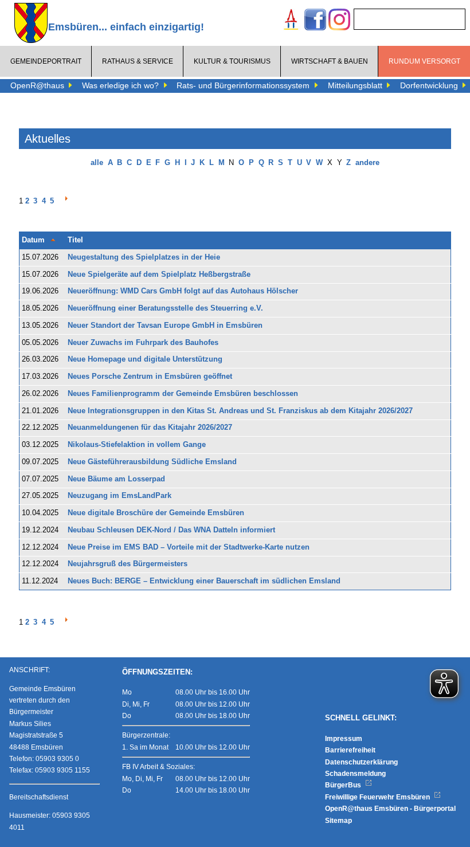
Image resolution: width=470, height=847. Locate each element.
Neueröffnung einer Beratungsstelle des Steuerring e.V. (165, 308)
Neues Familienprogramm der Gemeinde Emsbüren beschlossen (183, 394)
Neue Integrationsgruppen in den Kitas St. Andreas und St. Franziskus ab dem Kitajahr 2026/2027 (240, 411)
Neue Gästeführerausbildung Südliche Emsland (152, 462)
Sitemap (338, 821)
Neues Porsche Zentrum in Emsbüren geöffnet (150, 376)
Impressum (343, 739)
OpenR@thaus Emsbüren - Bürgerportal (390, 809)
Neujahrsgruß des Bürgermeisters (127, 564)
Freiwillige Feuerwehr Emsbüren (378, 797)
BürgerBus (344, 785)
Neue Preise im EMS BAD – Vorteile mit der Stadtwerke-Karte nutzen (189, 547)
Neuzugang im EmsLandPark (119, 496)
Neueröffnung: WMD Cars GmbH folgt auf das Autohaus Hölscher (183, 291)
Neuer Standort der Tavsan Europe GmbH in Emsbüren (165, 325)
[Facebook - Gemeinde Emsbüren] (315, 21)
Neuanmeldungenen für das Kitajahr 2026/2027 (150, 428)
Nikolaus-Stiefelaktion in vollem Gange (137, 445)
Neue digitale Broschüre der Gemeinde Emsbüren (156, 513)
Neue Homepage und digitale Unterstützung (145, 359)
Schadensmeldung (355, 774)
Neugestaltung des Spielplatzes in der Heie (144, 257)
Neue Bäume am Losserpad (116, 479)
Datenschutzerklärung (361, 762)
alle (97, 163)
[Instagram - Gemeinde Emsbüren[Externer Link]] (339, 21)
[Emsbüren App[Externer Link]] (291, 21)
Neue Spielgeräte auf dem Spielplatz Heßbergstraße (159, 274)
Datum (33, 240)
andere (367, 163)
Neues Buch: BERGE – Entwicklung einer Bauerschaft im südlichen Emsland (204, 581)
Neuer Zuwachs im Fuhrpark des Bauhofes (143, 343)
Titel (75, 240)
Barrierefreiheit (350, 750)
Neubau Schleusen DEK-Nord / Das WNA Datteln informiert (171, 530)
